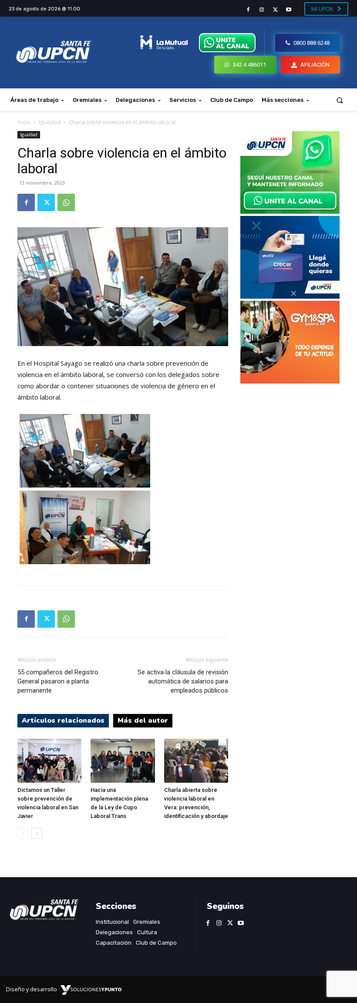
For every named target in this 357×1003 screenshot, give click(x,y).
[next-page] (36, 833)
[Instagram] (261, 10)
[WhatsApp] (66, 202)
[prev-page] (22, 833)
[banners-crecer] (290, 296)
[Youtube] (289, 10)
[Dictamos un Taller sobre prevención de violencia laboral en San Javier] (49, 761)
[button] (340, 100)
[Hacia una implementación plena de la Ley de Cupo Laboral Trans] (123, 761)
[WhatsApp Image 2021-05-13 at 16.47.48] (290, 381)
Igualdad (50, 122)
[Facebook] (248, 10)
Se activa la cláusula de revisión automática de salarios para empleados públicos (183, 681)
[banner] (290, 211)
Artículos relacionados (63, 720)
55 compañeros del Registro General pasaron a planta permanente (57, 681)
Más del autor (143, 720)
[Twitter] (275, 10)
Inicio (23, 122)
